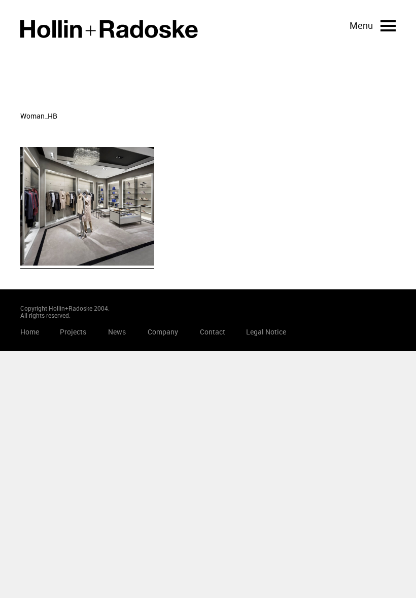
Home (109, 29)
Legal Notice (266, 332)
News (117, 332)
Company (163, 332)
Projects (73, 332)
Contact (212, 332)
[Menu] (388, 26)
